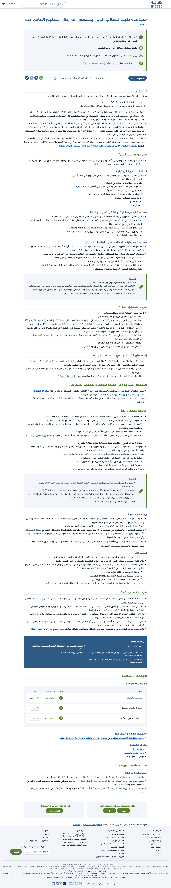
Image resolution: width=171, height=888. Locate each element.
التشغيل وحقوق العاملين (114, 837)
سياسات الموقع (155, 844)
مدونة (47, 834)
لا (109, 811)
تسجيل (16, 852)
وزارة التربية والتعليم (134, 753)
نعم (124, 811)
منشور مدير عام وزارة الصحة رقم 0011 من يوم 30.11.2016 (113, 777)
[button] (166, 4)
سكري (78, 186)
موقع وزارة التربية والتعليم (98, 63)
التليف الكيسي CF (34, 320)
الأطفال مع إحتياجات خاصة (72, 653)
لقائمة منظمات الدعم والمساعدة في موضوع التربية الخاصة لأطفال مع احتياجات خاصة (102, 738)
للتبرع (158, 850)
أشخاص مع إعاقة (117, 841)
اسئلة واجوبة (156, 837)
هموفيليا (101, 227)
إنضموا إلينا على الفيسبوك (39, 841)
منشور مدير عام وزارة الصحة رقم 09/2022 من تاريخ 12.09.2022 (111, 781)
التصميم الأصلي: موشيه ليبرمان (74, 839)
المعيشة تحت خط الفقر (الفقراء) (111, 844)
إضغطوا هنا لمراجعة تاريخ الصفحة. (87, 825)
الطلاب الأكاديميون (103, 857)
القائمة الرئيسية (118, 834)
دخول (159, 853)
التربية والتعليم (135, 646)
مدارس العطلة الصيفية (71, 376)
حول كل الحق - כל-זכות (151, 834)
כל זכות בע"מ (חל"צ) (75, 871)
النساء (121, 853)
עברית (12, 4)
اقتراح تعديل (54, 811)
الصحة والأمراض (117, 847)
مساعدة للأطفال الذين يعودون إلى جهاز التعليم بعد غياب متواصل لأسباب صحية (98, 146)
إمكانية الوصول (155, 841)
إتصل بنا (46, 837)
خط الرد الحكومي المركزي (131, 718)
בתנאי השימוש (81, 875)
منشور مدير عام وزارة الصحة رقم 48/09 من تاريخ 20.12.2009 (113, 788)
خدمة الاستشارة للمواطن (131, 708)
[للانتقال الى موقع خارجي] (61, 698)
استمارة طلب (60, 398)
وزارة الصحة (138, 749)
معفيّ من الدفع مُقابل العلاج (44, 629)
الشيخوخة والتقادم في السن (113, 850)
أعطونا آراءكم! (155, 847)
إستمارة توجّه (50, 698)
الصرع (139, 220)
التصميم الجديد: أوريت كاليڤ (75, 842)
